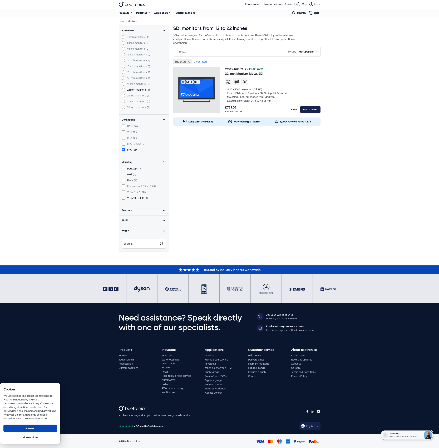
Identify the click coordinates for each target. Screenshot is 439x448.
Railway (166, 384)
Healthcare (168, 392)
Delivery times (256, 359)
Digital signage (213, 380)
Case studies (298, 355)
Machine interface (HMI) (219, 368)
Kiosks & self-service (216, 359)
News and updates (301, 359)
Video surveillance (215, 388)
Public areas (212, 372)
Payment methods (258, 364)
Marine (166, 367)
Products (124, 13)
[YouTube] (318, 411)
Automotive (168, 380)
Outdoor (210, 355)
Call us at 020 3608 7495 (279, 314)
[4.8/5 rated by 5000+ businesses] (126, 426)
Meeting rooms (213, 384)
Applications (161, 13)
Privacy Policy (299, 376)
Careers (295, 368)
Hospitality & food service (176, 376)
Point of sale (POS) (216, 376)
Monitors (124, 355)
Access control (213, 393)
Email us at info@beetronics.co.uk (285, 326)
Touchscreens (126, 359)
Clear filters (200, 61)
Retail (165, 371)
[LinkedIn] (313, 411)
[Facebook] (307, 411)
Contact (288, 4)
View (294, 109)
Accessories (126, 364)
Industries (141, 13)
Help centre (267, 4)
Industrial (167, 355)
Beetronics (132, 4)
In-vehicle (210, 364)
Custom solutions (185, 13)
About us (278, 4)
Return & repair (256, 368)
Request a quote (252, 4)
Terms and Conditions (303, 372)
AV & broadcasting (172, 388)
